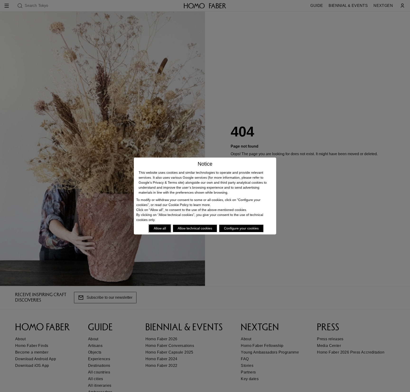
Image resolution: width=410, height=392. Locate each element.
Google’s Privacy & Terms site (161, 182)
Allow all (160, 228)
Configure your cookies (241, 228)
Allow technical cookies (195, 228)
